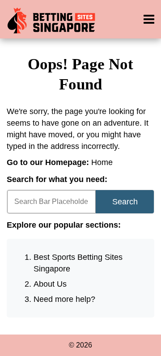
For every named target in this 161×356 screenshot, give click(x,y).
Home (102, 162)
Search (125, 201)
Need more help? (64, 299)
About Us (50, 284)
